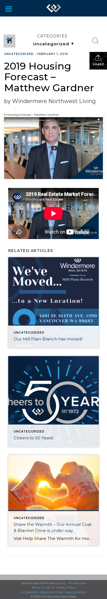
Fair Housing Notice (71, 592)
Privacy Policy (65, 587)
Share (98, 64)
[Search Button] (95, 41)
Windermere (77, 583)
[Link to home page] (54, 8)
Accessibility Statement (38, 592)
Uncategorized (19, 54)
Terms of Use (41, 587)
